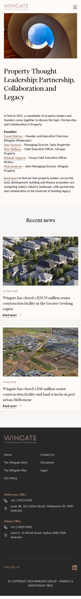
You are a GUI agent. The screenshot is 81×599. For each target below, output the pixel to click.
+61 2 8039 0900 (21, 527)
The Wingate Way (15, 470)
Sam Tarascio (12, 145)
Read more (11, 178)
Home (8, 455)
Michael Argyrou (15, 158)
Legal (43, 470)
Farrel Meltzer (13, 136)
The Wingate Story (16, 462)
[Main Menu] (75, 7)
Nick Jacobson (13, 166)
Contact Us (47, 455)
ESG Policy (10, 478)
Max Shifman (12, 149)
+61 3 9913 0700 (21, 500)
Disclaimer (47, 462)
